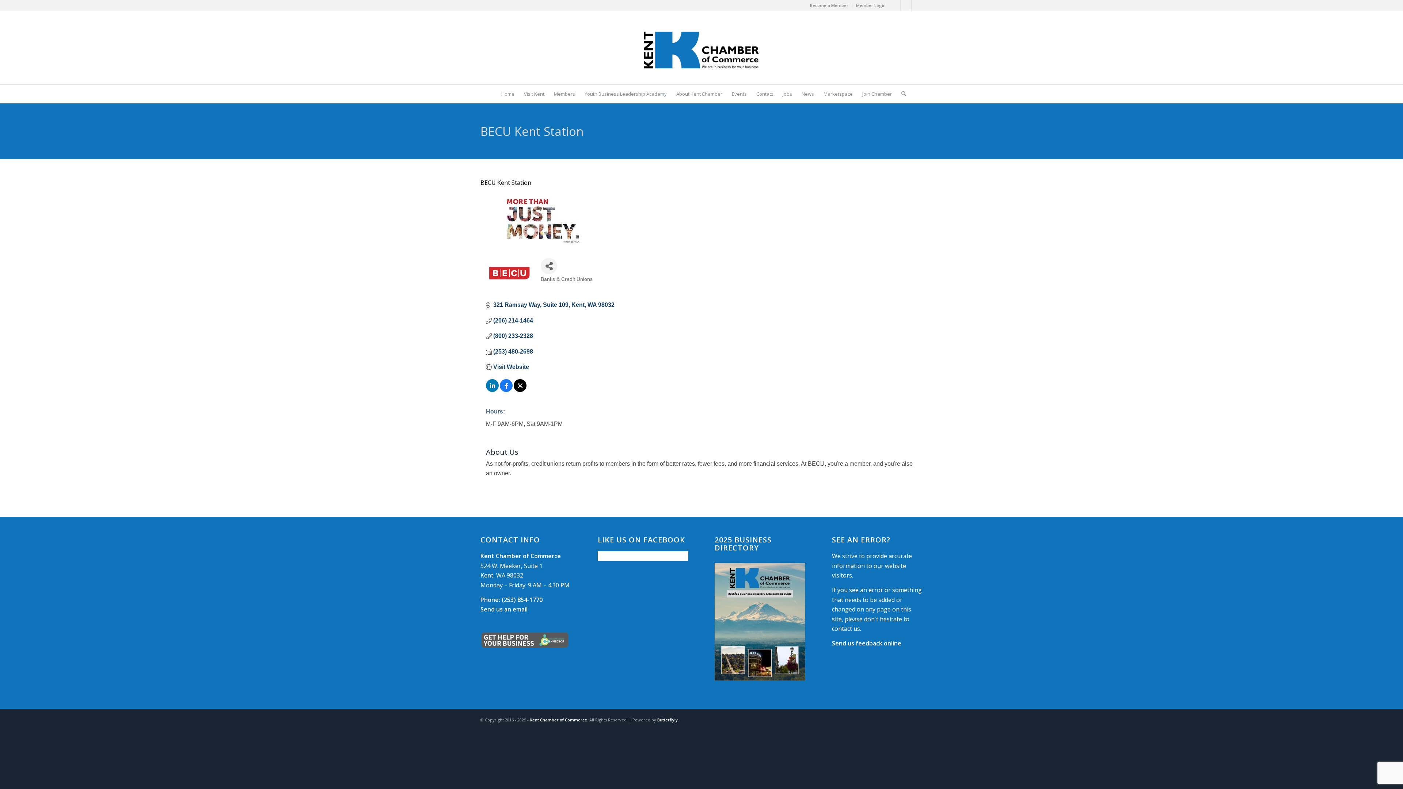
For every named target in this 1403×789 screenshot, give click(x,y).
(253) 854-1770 (511, 600)
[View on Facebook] (506, 390)
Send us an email (504, 609)
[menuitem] (829, 5)
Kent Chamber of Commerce (558, 720)
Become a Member (829, 5)
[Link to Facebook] (895, 5)
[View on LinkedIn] (492, 390)
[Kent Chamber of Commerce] (701, 47)
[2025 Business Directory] (760, 621)
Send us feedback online (866, 643)
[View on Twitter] (520, 390)
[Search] (901, 94)
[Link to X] (906, 5)
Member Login (871, 5)
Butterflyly (667, 720)
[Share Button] (549, 266)
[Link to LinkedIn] (917, 5)
